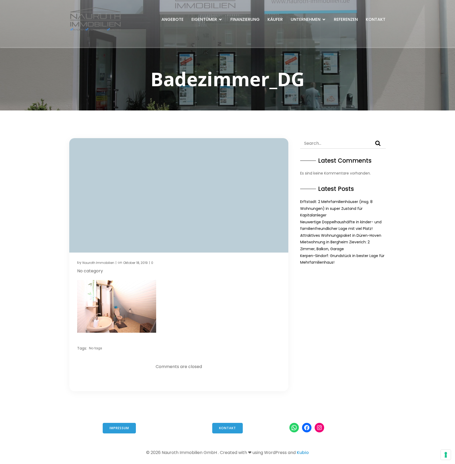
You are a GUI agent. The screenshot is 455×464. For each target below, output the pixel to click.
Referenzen (346, 19)
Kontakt (375, 19)
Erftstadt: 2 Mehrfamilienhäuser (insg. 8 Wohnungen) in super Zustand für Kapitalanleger (336, 208)
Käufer (275, 19)
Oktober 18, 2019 (135, 262)
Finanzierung (245, 19)
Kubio (303, 452)
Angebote (172, 19)
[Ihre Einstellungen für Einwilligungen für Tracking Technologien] (446, 455)
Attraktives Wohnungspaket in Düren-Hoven (340, 235)
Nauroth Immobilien (98, 262)
